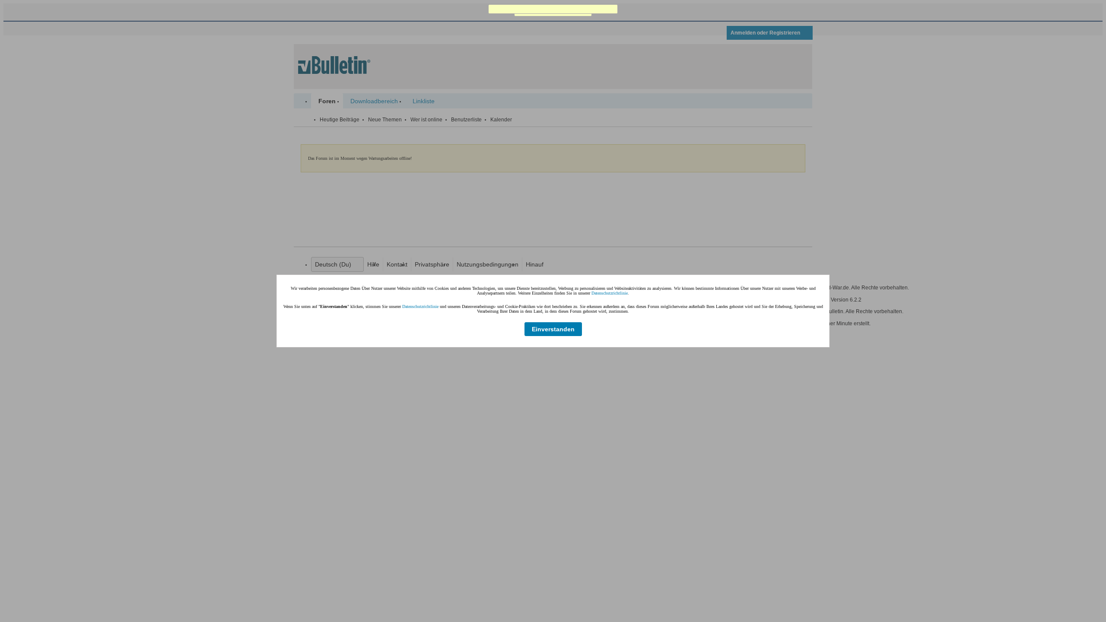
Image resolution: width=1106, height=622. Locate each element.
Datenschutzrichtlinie (609, 293)
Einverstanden (553, 329)
